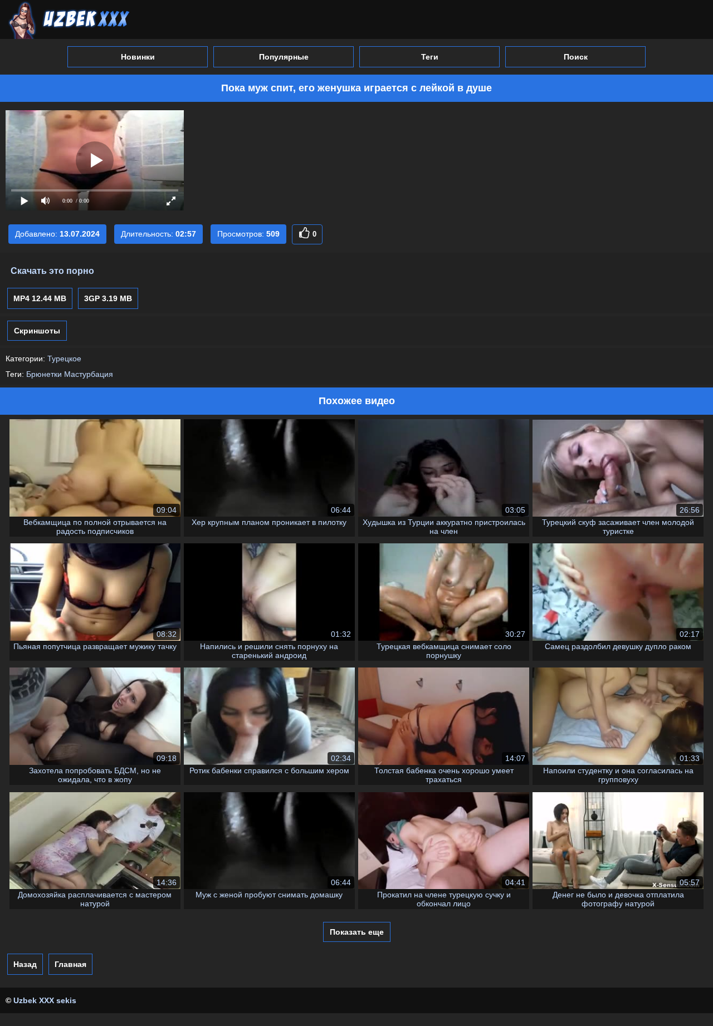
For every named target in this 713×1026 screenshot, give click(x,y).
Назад (25, 964)
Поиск (576, 56)
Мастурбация (88, 374)
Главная (70, 964)
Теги (429, 56)
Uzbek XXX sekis (44, 1000)
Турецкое (64, 358)
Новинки (138, 56)
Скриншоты (37, 330)
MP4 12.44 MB (39, 298)
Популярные (284, 56)
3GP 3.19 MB (108, 298)
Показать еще (357, 931)
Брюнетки (44, 374)
